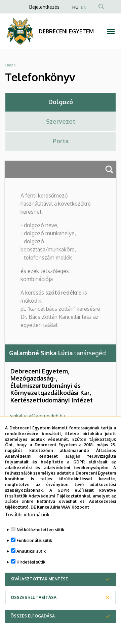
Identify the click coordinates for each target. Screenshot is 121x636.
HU (75, 7)
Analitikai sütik (31, 551)
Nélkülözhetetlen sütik (40, 529)
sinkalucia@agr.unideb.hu (37, 416)
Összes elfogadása (32, 615)
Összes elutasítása (33, 597)
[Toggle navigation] (111, 31)
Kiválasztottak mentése (39, 578)
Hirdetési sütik (30, 562)
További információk (27, 514)
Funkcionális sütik (34, 540)
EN (83, 7)
